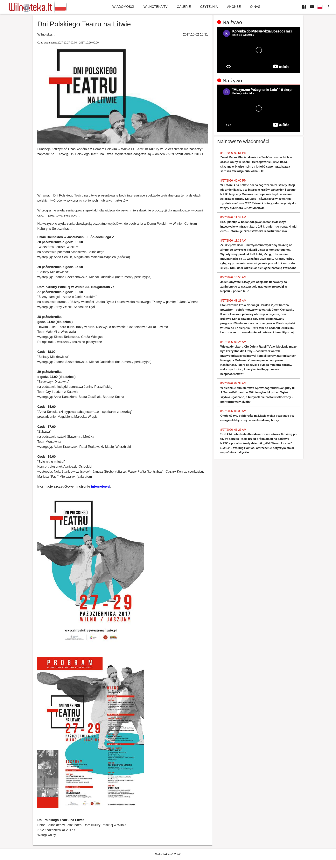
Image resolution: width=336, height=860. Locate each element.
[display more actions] (329, 7)
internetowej (100, 486)
